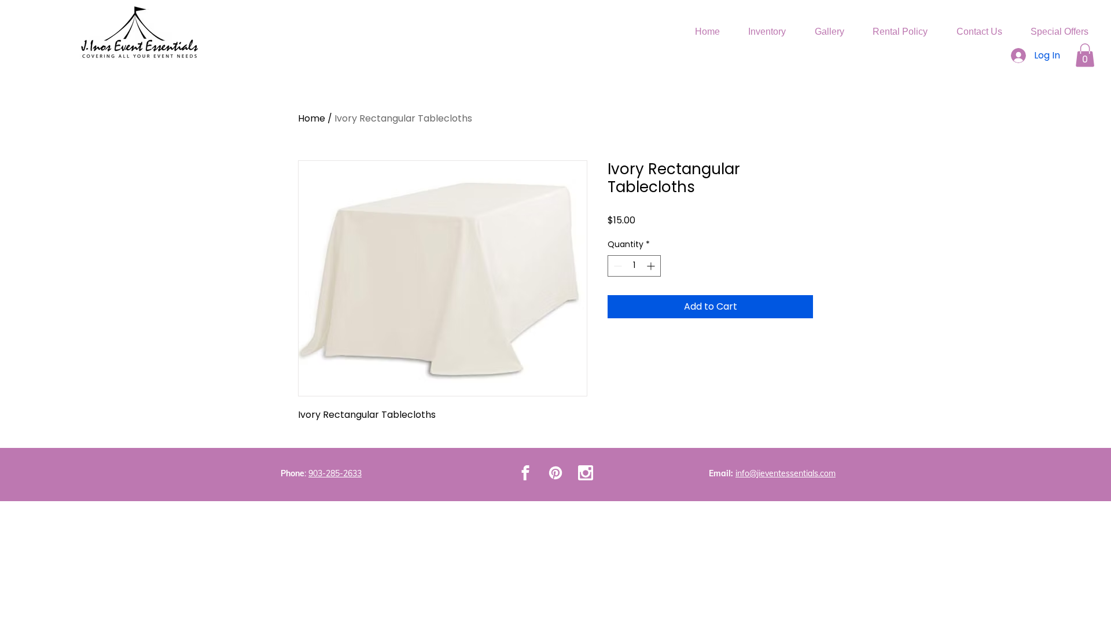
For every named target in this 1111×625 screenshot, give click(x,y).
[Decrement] (616, 266)
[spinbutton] (634, 266)
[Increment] (652, 266)
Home (311, 118)
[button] (1085, 55)
